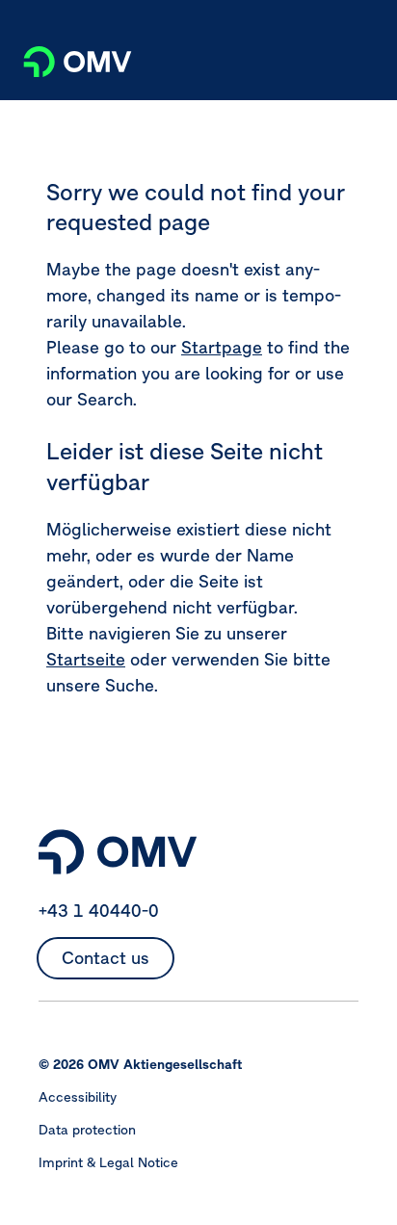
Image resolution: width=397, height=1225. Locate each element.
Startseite (85, 659)
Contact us (105, 958)
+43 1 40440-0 (99, 910)
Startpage (221, 347)
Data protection (87, 1129)
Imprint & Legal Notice (108, 1162)
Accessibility (78, 1097)
